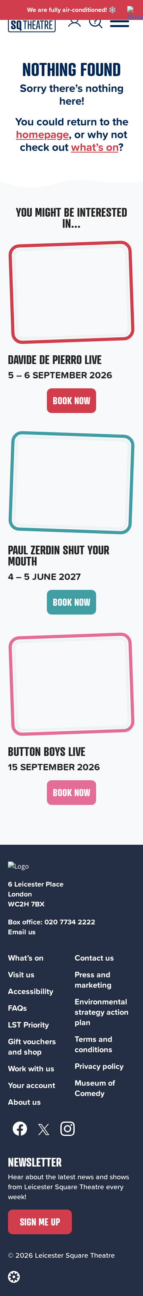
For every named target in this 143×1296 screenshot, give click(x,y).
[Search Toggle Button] (95, 21)
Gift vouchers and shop (32, 1046)
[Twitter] (44, 1129)
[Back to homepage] (32, 29)
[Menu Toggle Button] (125, 21)
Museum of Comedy (95, 1088)
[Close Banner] (131, 10)
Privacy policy (99, 1066)
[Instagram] (67, 1128)
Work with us (31, 1068)
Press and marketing (93, 980)
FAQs (17, 1008)
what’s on (94, 147)
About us (24, 1102)
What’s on (26, 957)
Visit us (21, 974)
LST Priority (28, 1024)
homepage (42, 134)
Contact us (94, 957)
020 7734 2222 (69, 921)
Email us (22, 931)
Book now (71, 400)
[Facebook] (20, 1128)
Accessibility (30, 991)
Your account (31, 1085)
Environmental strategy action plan (102, 1012)
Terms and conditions (93, 1044)
